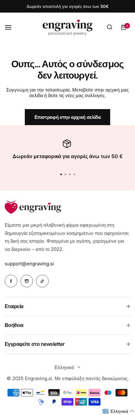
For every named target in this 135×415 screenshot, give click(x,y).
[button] (74, 174)
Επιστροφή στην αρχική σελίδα (68, 117)
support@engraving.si (29, 264)
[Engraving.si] (67, 27)
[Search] (109, 27)
